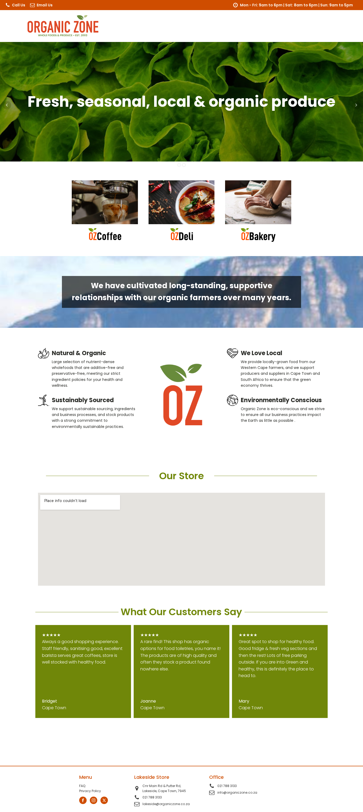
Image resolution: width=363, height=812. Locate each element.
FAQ (82, 786)
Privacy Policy (90, 791)
